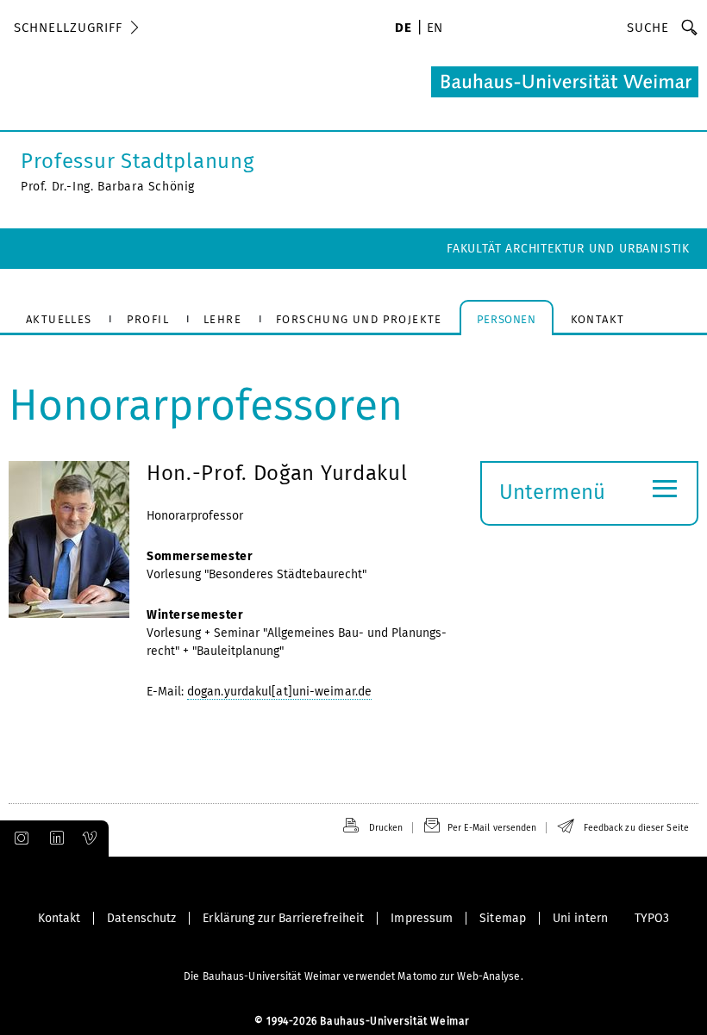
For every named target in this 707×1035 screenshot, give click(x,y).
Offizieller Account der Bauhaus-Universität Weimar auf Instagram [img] (18, 838)
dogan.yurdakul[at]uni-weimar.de (279, 691)
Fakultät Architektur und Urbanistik (568, 248)
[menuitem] (403, 29)
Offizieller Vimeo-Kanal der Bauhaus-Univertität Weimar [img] (90, 838)
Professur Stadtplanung (137, 161)
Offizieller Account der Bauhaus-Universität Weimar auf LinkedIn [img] (54, 838)
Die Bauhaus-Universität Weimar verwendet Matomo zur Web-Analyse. (353, 976)
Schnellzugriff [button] (68, 27)
